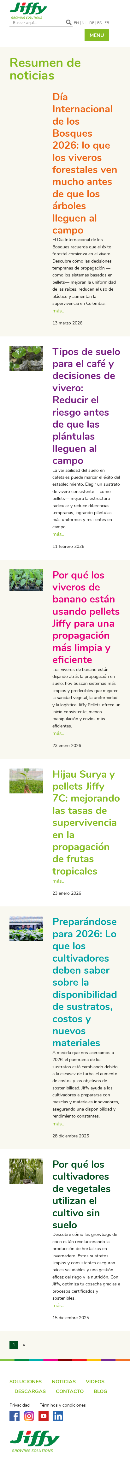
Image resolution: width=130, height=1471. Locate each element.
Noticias (64, 1381)
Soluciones (25, 1381)
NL (84, 22)
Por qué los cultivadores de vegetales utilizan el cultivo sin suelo (81, 1195)
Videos (95, 1381)
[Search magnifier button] (69, 22)
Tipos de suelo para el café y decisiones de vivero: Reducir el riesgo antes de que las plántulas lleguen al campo (86, 406)
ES (99, 22)
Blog (100, 1391)
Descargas (30, 1391)
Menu (97, 35)
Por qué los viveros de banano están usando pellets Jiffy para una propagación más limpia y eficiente (86, 617)
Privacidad (19, 1405)
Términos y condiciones (63, 1405)
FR (106, 22)
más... (59, 310)
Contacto (70, 1391)
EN (76, 22)
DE (91, 22)
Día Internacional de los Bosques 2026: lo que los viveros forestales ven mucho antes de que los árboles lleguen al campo (84, 163)
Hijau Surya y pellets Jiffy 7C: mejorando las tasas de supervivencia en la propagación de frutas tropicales (86, 823)
